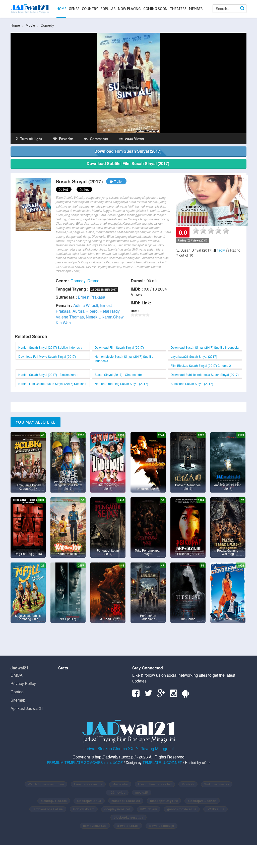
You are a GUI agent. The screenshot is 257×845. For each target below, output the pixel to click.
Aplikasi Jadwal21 (27, 708)
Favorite (65, 138)
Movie (30, 25)
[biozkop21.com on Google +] (163, 694)
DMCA (17, 675)
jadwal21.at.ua (128, 825)
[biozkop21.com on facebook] (137, 694)
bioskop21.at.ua (89, 800)
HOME (61, 9)
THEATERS (178, 9)
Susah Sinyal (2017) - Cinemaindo (118, 374)
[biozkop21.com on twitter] (150, 694)
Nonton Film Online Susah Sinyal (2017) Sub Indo (52, 383)
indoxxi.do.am (84, 809)
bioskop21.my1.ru (164, 800)
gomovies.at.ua (95, 825)
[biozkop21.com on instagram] (175, 694)
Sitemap (18, 700)
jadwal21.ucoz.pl (161, 825)
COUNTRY (90, 9)
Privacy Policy (23, 683)
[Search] (242, 8)
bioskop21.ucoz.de (202, 800)
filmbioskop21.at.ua (48, 809)
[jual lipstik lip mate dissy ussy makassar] (212, 200)
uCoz (206, 762)
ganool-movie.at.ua (182, 809)
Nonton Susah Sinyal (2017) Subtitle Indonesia (50, 347)
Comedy (47, 25)
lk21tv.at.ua (215, 809)
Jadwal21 (19, 668)
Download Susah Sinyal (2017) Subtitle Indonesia (205, 347)
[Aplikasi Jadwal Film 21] (187, 694)
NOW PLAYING (129, 9)
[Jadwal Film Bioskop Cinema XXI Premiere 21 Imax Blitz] (30, 9)
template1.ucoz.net (162, 762)
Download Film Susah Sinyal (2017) (119, 347)
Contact (17, 692)
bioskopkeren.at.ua (128, 817)
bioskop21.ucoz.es (125, 800)
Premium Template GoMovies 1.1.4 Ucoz (85, 762)
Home (15, 25)
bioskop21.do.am (54, 800)
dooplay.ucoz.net (117, 809)
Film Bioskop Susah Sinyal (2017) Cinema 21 (202, 365)
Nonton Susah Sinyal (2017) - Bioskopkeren (48, 374)
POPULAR (107, 9)
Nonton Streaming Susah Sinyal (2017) (121, 383)
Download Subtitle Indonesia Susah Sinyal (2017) (205, 374)
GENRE (74, 9)
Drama (93, 281)
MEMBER (196, 9)
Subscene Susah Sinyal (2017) (192, 383)
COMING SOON (155, 9)
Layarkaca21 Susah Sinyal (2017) (194, 356)
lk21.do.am (148, 809)
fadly (221, 250)
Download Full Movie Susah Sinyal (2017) (47, 356)
